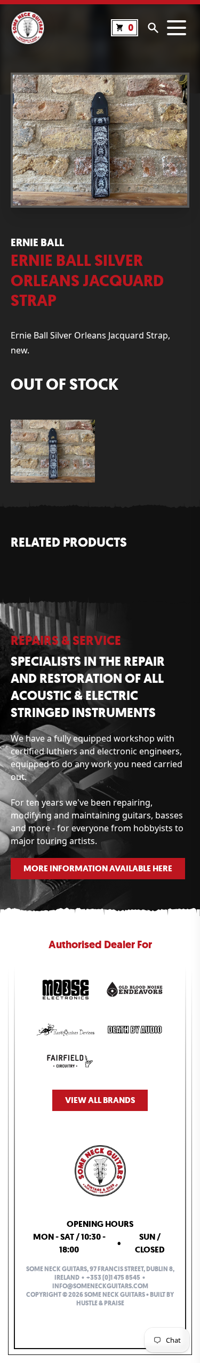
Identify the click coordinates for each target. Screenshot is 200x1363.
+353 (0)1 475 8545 (113, 1277)
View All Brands (100, 1100)
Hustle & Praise (100, 1303)
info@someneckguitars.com (100, 1286)
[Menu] (176, 28)
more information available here (97, 868)
